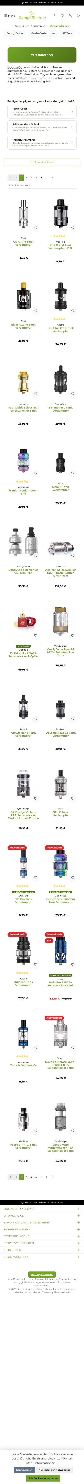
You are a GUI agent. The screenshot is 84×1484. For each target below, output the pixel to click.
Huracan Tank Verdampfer (23, 983)
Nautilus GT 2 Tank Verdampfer (61, 330)
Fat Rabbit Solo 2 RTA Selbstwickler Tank (23, 409)
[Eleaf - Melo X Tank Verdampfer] (60, 459)
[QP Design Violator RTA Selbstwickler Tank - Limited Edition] (23, 784)
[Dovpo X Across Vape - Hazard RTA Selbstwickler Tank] (60, 1034)
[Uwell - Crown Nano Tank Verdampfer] (23, 704)
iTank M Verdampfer (23, 1065)
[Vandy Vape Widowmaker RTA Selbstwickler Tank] (60, 1117)
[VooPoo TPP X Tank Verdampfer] (23, 1117)
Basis (20, 81)
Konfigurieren (24, 1470)
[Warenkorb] (78, 16)
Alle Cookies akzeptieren (43, 1478)
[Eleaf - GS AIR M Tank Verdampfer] (23, 213)
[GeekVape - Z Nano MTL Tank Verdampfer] (60, 379)
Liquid (12, 81)
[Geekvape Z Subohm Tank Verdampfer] (60, 863)
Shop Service (14, 1215)
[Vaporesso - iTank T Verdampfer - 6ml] (23, 459)
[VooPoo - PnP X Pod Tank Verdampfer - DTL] (60, 213)
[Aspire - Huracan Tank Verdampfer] (23, 950)
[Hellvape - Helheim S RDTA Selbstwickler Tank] (60, 950)
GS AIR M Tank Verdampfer (23, 243)
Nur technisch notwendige (54, 1470)
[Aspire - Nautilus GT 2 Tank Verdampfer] (60, 296)
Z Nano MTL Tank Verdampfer (61, 409)
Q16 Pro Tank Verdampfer (23, 901)
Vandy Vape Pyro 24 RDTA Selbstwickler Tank (60, 652)
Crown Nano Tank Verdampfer (23, 734)
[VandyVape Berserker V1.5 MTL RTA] (23, 542)
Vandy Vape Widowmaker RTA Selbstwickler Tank (61, 1147)
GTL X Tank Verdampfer (61, 814)
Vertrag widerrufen (42, 1274)
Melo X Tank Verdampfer (60, 488)
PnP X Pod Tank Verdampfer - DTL (61, 247)
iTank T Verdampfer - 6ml (23, 492)
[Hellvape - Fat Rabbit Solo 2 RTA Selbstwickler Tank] (23, 379)
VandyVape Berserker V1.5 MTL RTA (23, 571)
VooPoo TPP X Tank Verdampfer (23, 1146)
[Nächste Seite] (47, 178)
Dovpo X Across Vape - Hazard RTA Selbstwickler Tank (60, 1065)
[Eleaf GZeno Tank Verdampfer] (23, 296)
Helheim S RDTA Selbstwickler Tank (61, 984)
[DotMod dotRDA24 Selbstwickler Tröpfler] (23, 621)
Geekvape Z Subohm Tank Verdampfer (60, 901)
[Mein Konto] (70, 16)
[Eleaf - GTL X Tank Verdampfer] (60, 784)
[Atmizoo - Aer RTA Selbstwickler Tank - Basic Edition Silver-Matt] (60, 542)
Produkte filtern (44, 162)
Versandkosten (67, 1279)
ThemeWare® (62, 1292)
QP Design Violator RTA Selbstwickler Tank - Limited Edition (23, 815)
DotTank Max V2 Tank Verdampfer (61, 734)
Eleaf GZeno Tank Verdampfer (23, 326)
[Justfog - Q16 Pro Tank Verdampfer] (23, 863)
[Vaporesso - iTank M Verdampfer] (23, 1034)
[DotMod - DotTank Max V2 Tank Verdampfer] (60, 704)
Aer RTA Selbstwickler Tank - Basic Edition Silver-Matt (60, 572)
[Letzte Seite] (52, 178)
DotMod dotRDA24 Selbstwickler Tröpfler (23, 655)
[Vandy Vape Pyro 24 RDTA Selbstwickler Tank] (60, 621)
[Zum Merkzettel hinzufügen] (35, 228)
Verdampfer (15, 67)
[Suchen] (54, 16)
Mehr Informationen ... (42, 1463)
